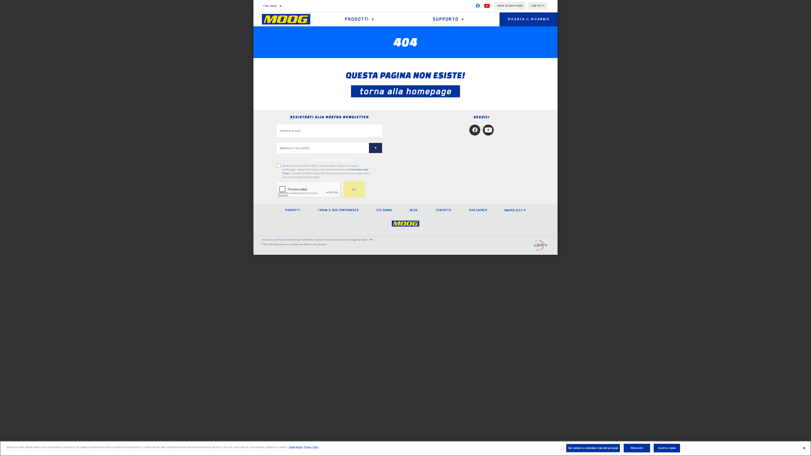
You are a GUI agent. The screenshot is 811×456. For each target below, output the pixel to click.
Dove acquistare (510, 5)
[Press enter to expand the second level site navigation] (373, 19)
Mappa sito (514, 210)
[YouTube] (487, 6)
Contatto (443, 210)
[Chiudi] (804, 448)
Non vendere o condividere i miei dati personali (593, 448)
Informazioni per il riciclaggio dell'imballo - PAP (352, 240)
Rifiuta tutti (637, 448)
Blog (414, 210)
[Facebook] (478, 6)
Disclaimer (478, 210)
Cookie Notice (308, 240)
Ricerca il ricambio (529, 19)
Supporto (446, 19)
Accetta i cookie (667, 448)
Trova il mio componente (338, 210)
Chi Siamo (384, 210)
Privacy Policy (311, 447)
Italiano (270, 5)
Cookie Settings (293, 240)
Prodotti (357, 19)
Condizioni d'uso (322, 240)
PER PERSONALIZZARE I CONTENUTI (331, 160)
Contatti (538, 5)
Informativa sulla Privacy (273, 240)
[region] (405, 448)
